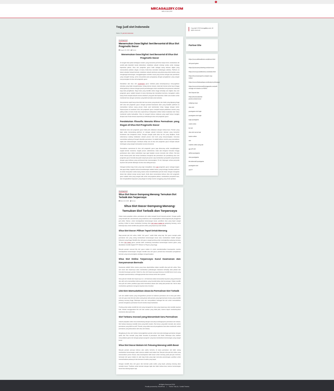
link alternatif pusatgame (196, 161)
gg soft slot (192, 149)
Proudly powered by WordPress (155, 386)
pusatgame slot (193, 165)
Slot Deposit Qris (194, 92)
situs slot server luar (195, 132)
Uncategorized (123, 40)
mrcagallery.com (206, 28)
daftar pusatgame (194, 153)
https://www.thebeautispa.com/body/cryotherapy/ (204, 82)
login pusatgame (194, 120)
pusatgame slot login (195, 111)
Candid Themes (184, 386)
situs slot (191, 107)
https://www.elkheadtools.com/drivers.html (202, 59)
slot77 (191, 170)
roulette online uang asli (196, 145)
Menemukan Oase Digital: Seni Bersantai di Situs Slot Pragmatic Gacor (149, 45)
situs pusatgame (194, 157)
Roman (134, 50)
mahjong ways (193, 103)
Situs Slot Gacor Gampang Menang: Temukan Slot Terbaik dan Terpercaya (147, 196)
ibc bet (191, 128)
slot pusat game (194, 63)
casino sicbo (192, 124)
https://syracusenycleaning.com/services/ (201, 67)
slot (157, 167)
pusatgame (141, 84)
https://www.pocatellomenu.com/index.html (202, 72)
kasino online (193, 136)
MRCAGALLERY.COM (167, 8)
